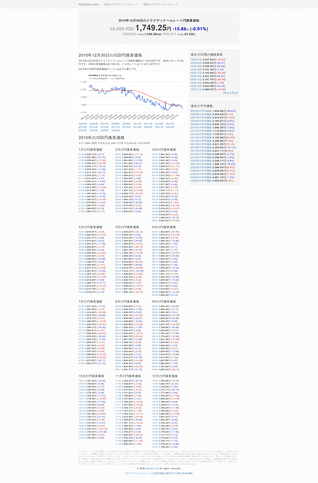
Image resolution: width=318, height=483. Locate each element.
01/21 (82, 193)
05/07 (118, 243)
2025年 (105, 130)
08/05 (118, 315)
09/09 (155, 324)
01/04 (82, 154)
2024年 (94, 130)
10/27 (82, 431)
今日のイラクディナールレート (121, 4)
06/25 (155, 285)
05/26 (118, 282)
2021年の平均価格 (201, 164)
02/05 (118, 166)
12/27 (155, 434)
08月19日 (196, 66)
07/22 (82, 348)
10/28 (82, 434)
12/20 (155, 419)
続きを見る (230, 92)
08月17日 (196, 72)
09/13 (155, 330)
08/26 (118, 360)
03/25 (155, 208)
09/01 (155, 306)
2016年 (105, 127)
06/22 (155, 276)
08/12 (118, 330)
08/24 (118, 354)
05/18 (118, 264)
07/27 (82, 357)
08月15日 (196, 76)
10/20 (82, 419)
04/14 (82, 258)
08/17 (118, 339)
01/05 (82, 157)
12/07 (155, 392)
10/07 (82, 392)
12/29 (155, 440)
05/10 (118, 246)
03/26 (155, 211)
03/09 (155, 172)
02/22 (118, 199)
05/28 (118, 288)
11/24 (118, 431)
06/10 (155, 252)
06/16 (155, 264)
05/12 (118, 252)
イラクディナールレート (139, 473)
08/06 (118, 318)
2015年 (94, 127)
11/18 (118, 419)
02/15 (118, 184)
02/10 (118, 175)
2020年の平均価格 (201, 160)
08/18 (118, 342)
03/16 (155, 187)
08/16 (118, 336)
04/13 (82, 255)
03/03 (155, 160)
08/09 (118, 321)
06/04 (155, 240)
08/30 (118, 366)
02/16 (118, 187)
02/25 (118, 208)
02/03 (118, 160)
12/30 (155, 443)
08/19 (118, 345)
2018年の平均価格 (201, 154)
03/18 (155, 193)
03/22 (155, 199)
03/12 (155, 181)
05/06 (118, 240)
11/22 (118, 425)
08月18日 (196, 69)
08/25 (118, 357)
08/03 (118, 309)
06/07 (155, 243)
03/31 (155, 220)
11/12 (118, 407)
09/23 (155, 354)
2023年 (83, 130)
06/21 (155, 273)
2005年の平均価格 (201, 110)
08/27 (118, 363)
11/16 (118, 413)
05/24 (118, 276)
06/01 (155, 231)
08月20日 (196, 62)
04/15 (82, 261)
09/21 (155, 348)
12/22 (155, 425)
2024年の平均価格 (201, 173)
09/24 (155, 357)
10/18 (82, 413)
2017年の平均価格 (201, 150)
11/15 (118, 410)
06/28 (155, 288)
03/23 (155, 202)
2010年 (137, 123)
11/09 (118, 398)
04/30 (82, 291)
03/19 (155, 196)
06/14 (155, 258)
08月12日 (196, 86)
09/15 (155, 336)
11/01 (118, 380)
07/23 (82, 351)
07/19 (82, 342)
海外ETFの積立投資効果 (179, 473)
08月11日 (196, 89)
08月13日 (196, 82)
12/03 (155, 386)
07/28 (82, 360)
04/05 (82, 237)
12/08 (155, 395)
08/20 (118, 348)
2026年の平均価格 (201, 180)
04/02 (82, 234)
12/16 (155, 413)
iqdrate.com (152, 468)
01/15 (82, 181)
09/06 (155, 315)
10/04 (82, 383)
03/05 (155, 166)
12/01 (155, 380)
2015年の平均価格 (201, 144)
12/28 (155, 437)
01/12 (82, 172)
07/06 (82, 315)
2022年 (170, 127)
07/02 (82, 309)
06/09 (155, 249)
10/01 (82, 380)
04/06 (82, 240)
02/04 (118, 163)
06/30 (155, 294)
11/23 (118, 428)
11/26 (118, 437)
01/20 (82, 190)
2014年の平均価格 (201, 140)
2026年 (115, 130)
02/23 (118, 202)
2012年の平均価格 (201, 134)
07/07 (82, 318)
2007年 (105, 123)
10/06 (82, 389)
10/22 (82, 425)
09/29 (155, 366)
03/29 (155, 214)
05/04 (118, 234)
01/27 (82, 205)
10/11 (82, 398)
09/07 (155, 318)
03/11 (155, 178)
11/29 (118, 440)
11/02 (118, 383)
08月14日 (196, 79)
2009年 (126, 123)
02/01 (118, 154)
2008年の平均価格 (201, 120)
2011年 (148, 123)
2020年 (148, 127)
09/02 (155, 309)
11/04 (118, 389)
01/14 (82, 178)
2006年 (94, 123)
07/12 (82, 327)
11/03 (118, 386)
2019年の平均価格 (201, 157)
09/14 (155, 333)
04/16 (82, 264)
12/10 (155, 401)
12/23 (155, 428)
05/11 (118, 249)
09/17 (155, 342)
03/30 (155, 217)
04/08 (82, 246)
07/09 (82, 324)
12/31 (155, 446)
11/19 (118, 422)
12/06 (155, 389)
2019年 (137, 127)
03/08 (155, 169)
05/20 (118, 270)
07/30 (82, 363)
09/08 (155, 321)
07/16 (82, 339)
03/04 (155, 163)
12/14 (155, 407)
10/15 (82, 410)
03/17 (155, 190)
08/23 (118, 351)
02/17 (118, 190)
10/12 (82, 401)
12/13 (155, 404)
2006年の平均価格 (201, 114)
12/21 (155, 422)
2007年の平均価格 (201, 117)
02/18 (118, 193)
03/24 (155, 205)
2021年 (159, 127)
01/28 (82, 208)
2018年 (126, 127)
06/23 (155, 279)
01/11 (82, 169)
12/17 (155, 416)
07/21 (82, 345)
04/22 (82, 273)
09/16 (155, 339)
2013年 (170, 123)
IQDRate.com (89, 4)
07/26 (82, 354)
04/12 (82, 252)
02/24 (118, 205)
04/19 (82, 267)
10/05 (82, 386)
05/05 (118, 237)
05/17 (118, 261)
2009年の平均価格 (201, 124)
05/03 (118, 231)
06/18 (155, 270)
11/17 (118, 416)
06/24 (155, 282)
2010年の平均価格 (201, 127)
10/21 (82, 422)
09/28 (155, 363)
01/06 (82, 160)
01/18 (82, 184)
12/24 (155, 431)
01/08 (82, 166)
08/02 (118, 306)
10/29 (82, 437)
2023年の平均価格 (201, 170)
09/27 (155, 360)
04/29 (82, 288)
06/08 (155, 246)
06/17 (155, 267)
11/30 (118, 443)
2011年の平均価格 (201, 130)
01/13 (82, 175)
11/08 (118, 395)
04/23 (82, 276)
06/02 (155, 234)
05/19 (118, 267)
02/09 (118, 172)
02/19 (118, 196)
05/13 (118, 255)
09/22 (155, 351)
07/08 (82, 321)
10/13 (82, 404)
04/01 (82, 231)
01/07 (82, 163)
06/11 (155, 255)
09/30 (155, 369)
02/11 (118, 178)
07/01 (82, 306)
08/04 (118, 312)
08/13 (118, 333)
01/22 (82, 196)
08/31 (118, 369)
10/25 (82, 428)
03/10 (155, 175)
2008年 (115, 123)
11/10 (118, 401)
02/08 (118, 169)
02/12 (118, 181)
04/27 (82, 282)
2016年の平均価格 (201, 147)
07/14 (82, 333)
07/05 (82, 312)
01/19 (82, 187)
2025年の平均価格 (201, 177)
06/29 (155, 291)
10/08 (82, 395)
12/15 (155, 410)
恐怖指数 (159, 473)
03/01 (155, 154)
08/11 (118, 327)
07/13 (82, 330)
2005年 (83, 123)
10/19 (82, 416)
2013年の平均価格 (201, 137)
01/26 (82, 202)
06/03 (155, 237)
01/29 (82, 211)
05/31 (118, 291)
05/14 (118, 258)
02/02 (118, 157)
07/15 (82, 336)
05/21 (118, 273)
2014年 (83, 127)
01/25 (82, 199)
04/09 (82, 249)
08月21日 (196, 59)
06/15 (155, 261)
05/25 (118, 279)
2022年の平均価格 (201, 167)
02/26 (118, 211)
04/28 (82, 285)
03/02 (155, 157)
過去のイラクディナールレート (160, 4)
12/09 (155, 398)
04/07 (82, 243)
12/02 (155, 383)
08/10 (118, 324)
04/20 (82, 270)
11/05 (118, 392)
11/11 (118, 404)
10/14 (82, 407)
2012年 (159, 123)
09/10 (155, 327)
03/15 (155, 184)
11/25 (118, 434)
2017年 (115, 127)
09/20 (155, 345)
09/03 (155, 312)
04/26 (82, 279)
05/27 (118, 285)
